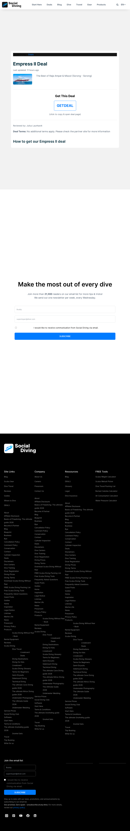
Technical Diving (19, 681)
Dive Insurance (71, 496)
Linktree (7, 613)
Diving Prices (9, 574)
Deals (49, 4)
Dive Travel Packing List (105, 486)
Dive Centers (9, 564)
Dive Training (9, 568)
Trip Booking (9, 740)
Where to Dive (10, 500)
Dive (69, 4)
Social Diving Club (11, 714)
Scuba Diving (9, 646)
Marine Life (8, 616)
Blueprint (7, 532)
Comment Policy (11, 545)
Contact (7, 551)
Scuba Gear (9, 481)
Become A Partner (11, 525)
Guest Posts (9, 597)
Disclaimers (8, 561)
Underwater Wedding (21, 707)
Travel (79, 4)
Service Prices (10, 711)
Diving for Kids (18, 662)
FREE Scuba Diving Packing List (17, 587)
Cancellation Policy (12, 542)
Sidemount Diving (19, 678)
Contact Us (39, 491)
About (6, 513)
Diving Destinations (20, 659)
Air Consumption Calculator (106, 496)
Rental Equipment (11, 639)
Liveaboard (17, 665)
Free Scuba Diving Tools (14, 590)
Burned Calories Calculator (106, 491)
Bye (5, 539)
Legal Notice (9, 610)
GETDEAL (65, 105)
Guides (7, 496)
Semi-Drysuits (18, 675)
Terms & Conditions (12, 724)
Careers (38, 481)
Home (6, 604)
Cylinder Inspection (12, 555)
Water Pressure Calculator (106, 500)
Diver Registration (11, 571)
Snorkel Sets (17, 733)
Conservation (9, 548)
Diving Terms (9, 578)
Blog (59, 4)
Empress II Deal (30, 64)
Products (101, 4)
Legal (67, 491)
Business (7, 535)
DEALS (7, 505)
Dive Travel (8, 486)
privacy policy (19, 807)
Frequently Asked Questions (15, 594)
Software (8, 717)
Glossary (68, 486)
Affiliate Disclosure (11, 516)
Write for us (9, 743)
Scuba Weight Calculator (105, 477)
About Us (38, 477)
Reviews (7, 491)
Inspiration (8, 607)
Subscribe (65, 336)
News (6, 620)
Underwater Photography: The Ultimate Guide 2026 (23, 701)
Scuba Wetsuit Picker (104, 481)
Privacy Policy (10, 626)
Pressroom (8, 623)
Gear (89, 4)
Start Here (37, 4)
